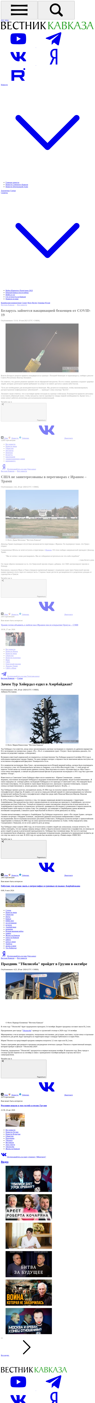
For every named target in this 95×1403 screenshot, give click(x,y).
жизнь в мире (11, 946)
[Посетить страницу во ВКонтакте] (18, 65)
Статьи (13, 191)
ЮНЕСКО (10, 921)
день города (10, 1145)
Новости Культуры (13, 1134)
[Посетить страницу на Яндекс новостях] (53, 65)
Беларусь (9, 455)
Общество (10, 448)
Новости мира (11, 446)
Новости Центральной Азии (17, 187)
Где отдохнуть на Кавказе (16, 297)
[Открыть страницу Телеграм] (53, 47)
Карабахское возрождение (11, 303)
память (8, 933)
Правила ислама (12, 299)
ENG (7, 20)
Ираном (48, 550)
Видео (34, 303)
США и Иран (11, 668)
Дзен (6, 438)
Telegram (25, 438)
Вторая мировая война (14, 931)
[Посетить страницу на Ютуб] (18, 47)
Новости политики (13, 658)
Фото (29, 303)
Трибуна (9, 944)
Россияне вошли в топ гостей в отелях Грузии (24, 1105)
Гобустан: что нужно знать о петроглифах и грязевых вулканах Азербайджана (40, 886)
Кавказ (8, 919)
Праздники (10, 1138)
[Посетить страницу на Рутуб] (18, 83)
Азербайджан (11, 927)
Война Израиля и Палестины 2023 (19, 290)
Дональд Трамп (12, 666)
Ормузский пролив (13, 664)
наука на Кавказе (12, 938)
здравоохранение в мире (15, 459)
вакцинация (10, 457)
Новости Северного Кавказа (17, 185)
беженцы (9, 453)
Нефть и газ (10, 295)
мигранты (9, 450)
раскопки (9, 929)
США (8, 662)
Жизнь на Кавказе (13, 935)
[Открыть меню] (19, 10)
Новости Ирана (12, 651)
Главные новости (12, 182)
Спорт (24, 303)
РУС (3, 20)
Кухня (47, 303)
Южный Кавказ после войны (17, 293)
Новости (15, 438)
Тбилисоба (27, 1031)
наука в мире (11, 942)
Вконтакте (68, 438)
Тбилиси (9, 1140)
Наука (8, 917)
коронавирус (11, 461)
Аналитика (5, 191)
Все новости (22, 305)
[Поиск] (56, 10)
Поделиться (41, 420)
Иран (8, 660)
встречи (9, 925)
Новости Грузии (12, 1132)
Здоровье (41, 303)
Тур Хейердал (11, 948)
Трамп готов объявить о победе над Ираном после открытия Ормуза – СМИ (39, 625)
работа (8, 940)
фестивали (10, 1142)
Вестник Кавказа (7, 305)
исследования (11, 923)
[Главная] (47, 29)
